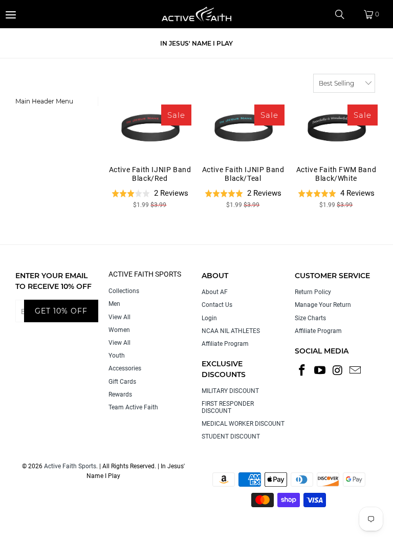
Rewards (120, 394)
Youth (116, 355)
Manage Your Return (323, 304)
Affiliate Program (225, 343)
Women (119, 330)
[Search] (343, 14)
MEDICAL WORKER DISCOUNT (243, 423)
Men (114, 303)
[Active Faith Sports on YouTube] (320, 371)
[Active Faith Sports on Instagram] (337, 371)
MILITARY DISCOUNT (230, 390)
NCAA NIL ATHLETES (231, 331)
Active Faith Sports (70, 466)
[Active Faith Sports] (196, 14)
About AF (215, 292)
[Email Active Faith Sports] (355, 371)
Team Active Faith (133, 407)
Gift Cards (122, 381)
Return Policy (313, 292)
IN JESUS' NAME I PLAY (196, 43)
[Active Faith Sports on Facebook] (302, 371)
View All (119, 317)
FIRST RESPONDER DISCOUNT (228, 407)
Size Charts (310, 318)
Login (209, 318)
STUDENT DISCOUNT (231, 436)
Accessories (124, 368)
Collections (123, 291)
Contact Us (217, 304)
